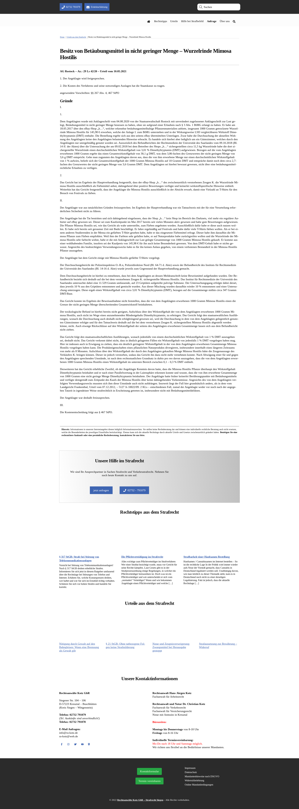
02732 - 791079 (136, 490)
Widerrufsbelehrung (194, 780)
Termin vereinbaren (149, 781)
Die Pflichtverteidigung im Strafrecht (142, 556)
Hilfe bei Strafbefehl (192, 21)
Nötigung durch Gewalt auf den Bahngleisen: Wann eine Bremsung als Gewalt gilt (79, 647)
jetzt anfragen (101, 490)
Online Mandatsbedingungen (199, 784)
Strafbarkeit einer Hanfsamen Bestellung (206, 556)
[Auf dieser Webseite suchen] (235, 21)
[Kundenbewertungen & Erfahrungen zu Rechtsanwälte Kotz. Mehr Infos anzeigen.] (88, 784)
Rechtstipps (160, 21)
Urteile (174, 21)
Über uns (225, 21)
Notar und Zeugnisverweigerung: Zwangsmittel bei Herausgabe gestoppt (171, 647)
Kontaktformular (149, 771)
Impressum (190, 768)
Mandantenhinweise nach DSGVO (202, 776)
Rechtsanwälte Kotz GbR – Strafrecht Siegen (140, 800)
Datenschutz (191, 772)
